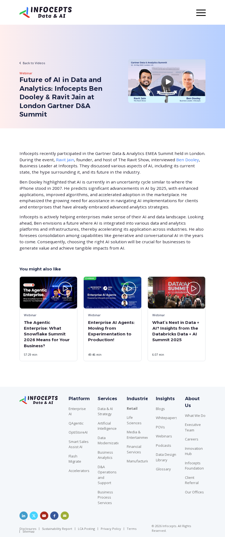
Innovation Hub (194, 451)
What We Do (195, 415)
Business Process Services (105, 497)
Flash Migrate (75, 459)
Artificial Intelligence (107, 426)
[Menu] (198, 12)
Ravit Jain (65, 159)
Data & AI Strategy (105, 411)
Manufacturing (137, 461)
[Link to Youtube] (44, 515)
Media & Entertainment (137, 434)
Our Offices (194, 492)
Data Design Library (166, 457)
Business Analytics (105, 455)
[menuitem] (29, 528)
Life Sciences (134, 420)
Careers (191, 439)
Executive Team (193, 427)
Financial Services (134, 449)
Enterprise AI (77, 411)
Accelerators (79, 470)
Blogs (160, 408)
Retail (132, 408)
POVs (160, 427)
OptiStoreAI (78, 432)
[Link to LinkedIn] (23, 515)
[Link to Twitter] (34, 515)
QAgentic (76, 423)
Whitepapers (166, 417)
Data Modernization (108, 440)
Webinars (164, 436)
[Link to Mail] (65, 515)
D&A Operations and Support (107, 474)
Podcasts (163, 445)
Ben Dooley (187, 159)
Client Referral (192, 480)
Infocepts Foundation (194, 465)
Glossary (163, 469)
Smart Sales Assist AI (79, 444)
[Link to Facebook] (54, 515)
